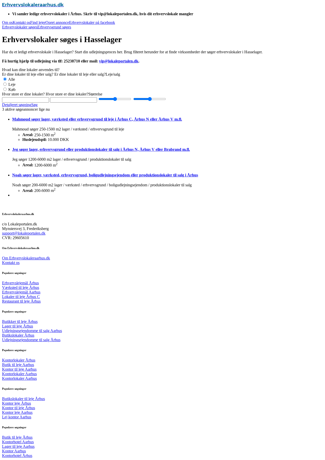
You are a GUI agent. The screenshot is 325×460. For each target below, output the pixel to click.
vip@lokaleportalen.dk (118, 61)
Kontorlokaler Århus (18, 360)
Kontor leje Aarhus (17, 412)
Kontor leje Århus (16, 403)
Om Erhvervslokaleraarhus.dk (26, 258)
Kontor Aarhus (14, 451)
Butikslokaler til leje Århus (23, 399)
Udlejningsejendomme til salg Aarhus (32, 330)
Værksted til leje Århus (20, 287)
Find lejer (37, 22)
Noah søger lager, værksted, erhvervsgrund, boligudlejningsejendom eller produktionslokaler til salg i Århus (105, 175)
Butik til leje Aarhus (18, 365)
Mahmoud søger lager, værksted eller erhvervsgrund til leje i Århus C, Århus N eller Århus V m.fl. (97, 119)
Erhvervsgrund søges (54, 27)
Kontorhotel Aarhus (18, 442)
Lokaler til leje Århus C (21, 296)
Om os (7, 22)
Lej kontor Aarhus (16, 417)
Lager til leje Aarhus (18, 446)
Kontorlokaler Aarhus (19, 374)
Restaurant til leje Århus (21, 301)
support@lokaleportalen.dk (23, 233)
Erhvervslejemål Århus (20, 283)
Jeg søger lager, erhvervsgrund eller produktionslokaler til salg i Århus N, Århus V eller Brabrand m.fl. (101, 149)
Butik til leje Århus (17, 437)
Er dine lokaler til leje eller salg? (27, 74)
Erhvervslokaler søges (19, 27)
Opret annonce (57, 22)
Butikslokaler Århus (18, 335)
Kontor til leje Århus (18, 408)
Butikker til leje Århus (20, 321)
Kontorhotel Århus (17, 455)
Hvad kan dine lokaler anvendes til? (30, 70)
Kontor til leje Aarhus (19, 369)
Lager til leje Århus (17, 326)
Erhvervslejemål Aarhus (21, 292)
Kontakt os (21, 22)
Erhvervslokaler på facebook (92, 22)
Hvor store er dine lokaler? (23, 94)
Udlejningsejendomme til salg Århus (31, 340)
